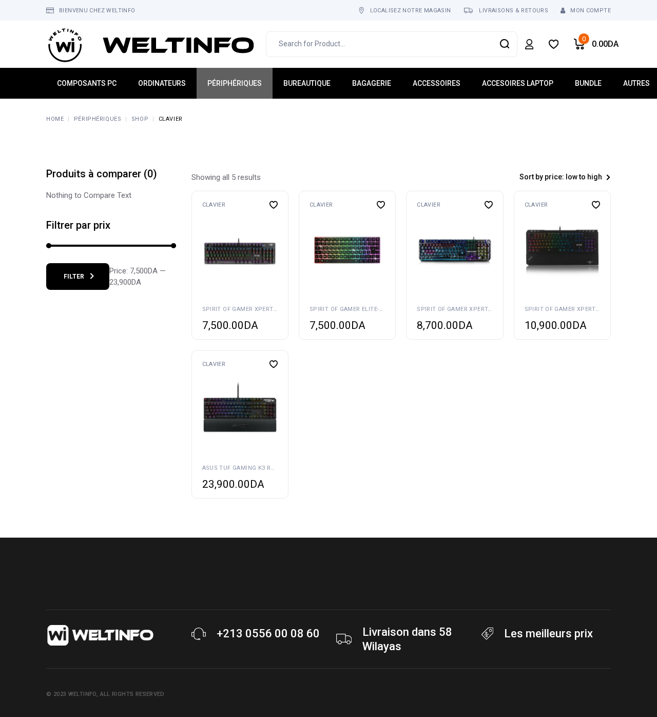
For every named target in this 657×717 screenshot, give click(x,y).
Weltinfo (82, 694)
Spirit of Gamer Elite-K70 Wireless (364, 309)
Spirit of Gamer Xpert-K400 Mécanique (478, 309)
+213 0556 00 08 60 (268, 633)
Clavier (214, 204)
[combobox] (554, 177)
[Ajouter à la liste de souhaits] (273, 205)
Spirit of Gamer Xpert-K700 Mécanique (586, 309)
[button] (204, 250)
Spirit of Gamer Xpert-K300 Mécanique (263, 309)
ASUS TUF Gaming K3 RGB (240, 468)
